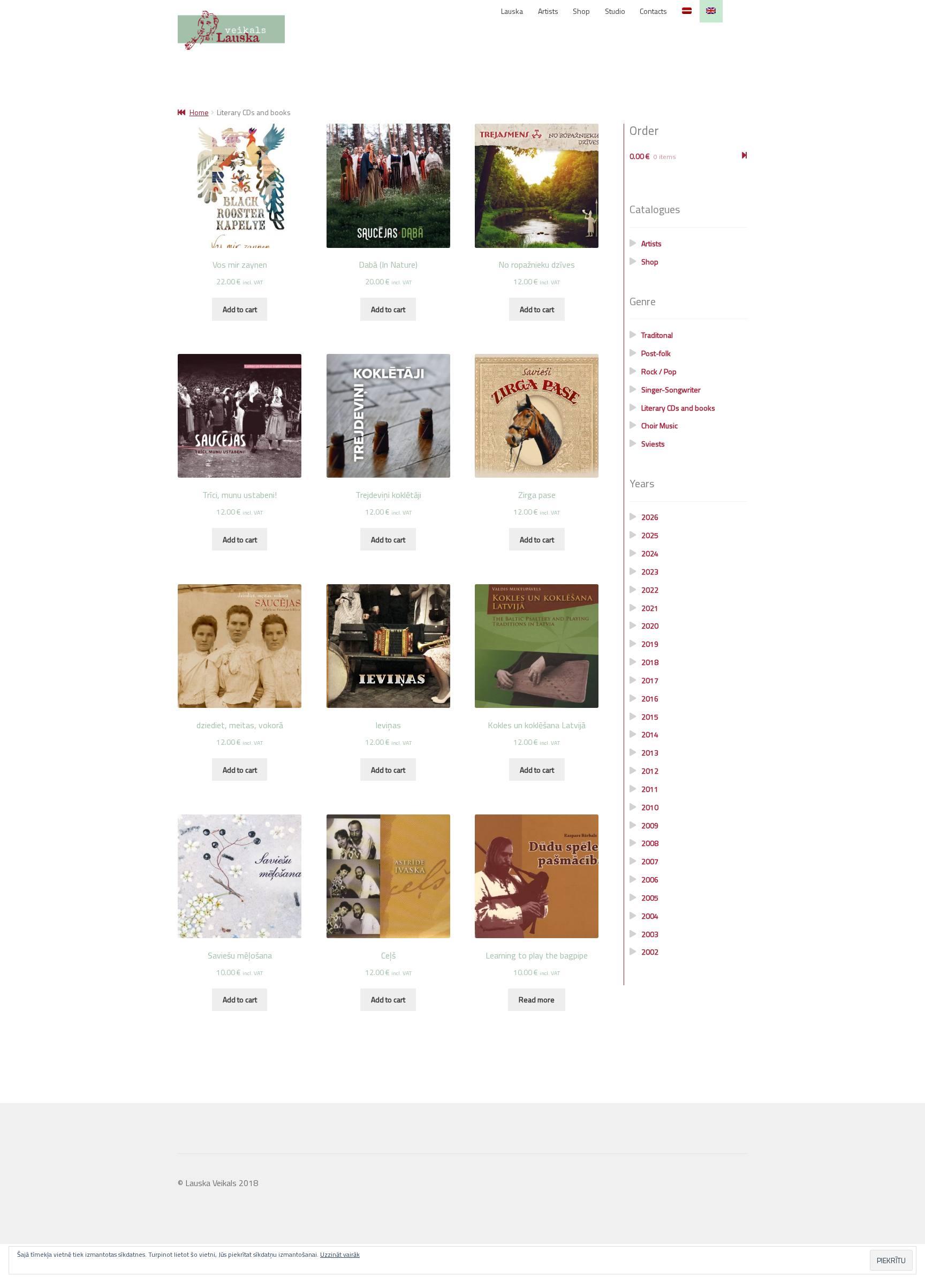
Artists (548, 11)
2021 (649, 608)
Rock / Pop (659, 371)
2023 (649, 571)
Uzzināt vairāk (340, 1254)
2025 (649, 535)
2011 (649, 789)
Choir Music (659, 425)
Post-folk (656, 353)
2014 (649, 734)
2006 (649, 879)
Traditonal (657, 335)
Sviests (653, 443)
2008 (649, 843)
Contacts (653, 11)
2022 (649, 589)
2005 (649, 897)
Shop (581, 11)
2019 (649, 644)
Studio (615, 11)
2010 (649, 807)
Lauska (512, 11)
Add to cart (240, 309)
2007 (649, 861)
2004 (649, 916)
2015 (649, 716)
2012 (649, 770)
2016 (649, 698)
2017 (649, 680)
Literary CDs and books (678, 407)
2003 (649, 934)
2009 (649, 825)
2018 (649, 662)
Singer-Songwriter (671, 389)
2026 (649, 517)
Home (199, 112)
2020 (649, 625)
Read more (537, 999)
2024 (649, 553)
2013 (649, 752)
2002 (649, 951)
